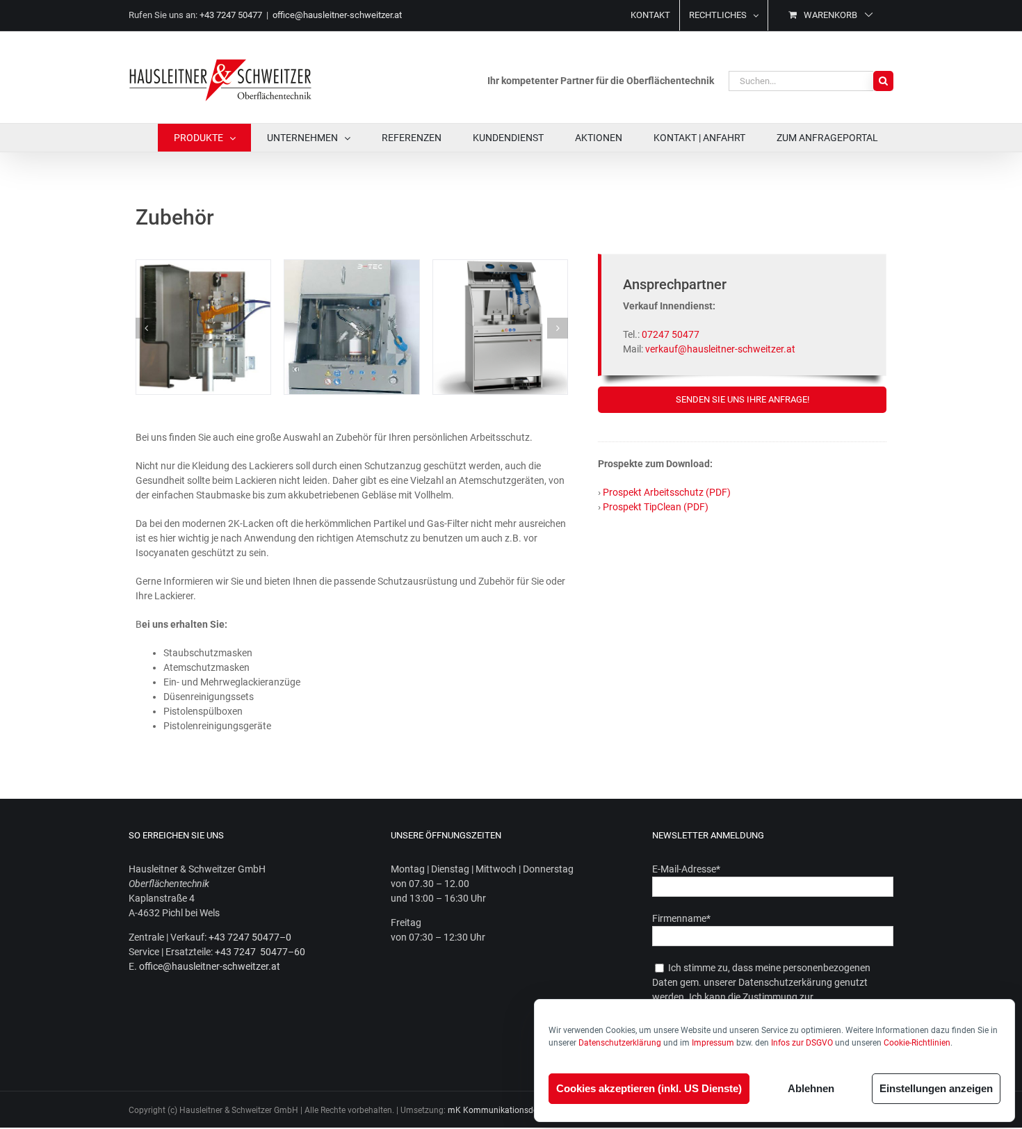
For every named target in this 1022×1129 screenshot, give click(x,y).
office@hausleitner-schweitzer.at (337, 15)
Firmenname (681, 918)
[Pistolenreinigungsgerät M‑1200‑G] (500, 265)
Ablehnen (811, 1088)
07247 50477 (670, 334)
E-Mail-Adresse (686, 869)
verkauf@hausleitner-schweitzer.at (720, 349)
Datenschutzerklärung (619, 1043)
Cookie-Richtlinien (917, 1043)
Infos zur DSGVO (802, 1043)
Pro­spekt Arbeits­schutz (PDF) (667, 492)
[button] (146, 328)
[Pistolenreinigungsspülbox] (351, 265)
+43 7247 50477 (231, 15)
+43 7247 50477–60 (260, 951)
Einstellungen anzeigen (936, 1088)
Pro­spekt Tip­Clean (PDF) (655, 506)
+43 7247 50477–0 (250, 937)
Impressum (713, 1043)
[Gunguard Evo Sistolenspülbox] (203, 265)
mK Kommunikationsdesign (500, 1110)
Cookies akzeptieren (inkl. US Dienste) (649, 1088)
